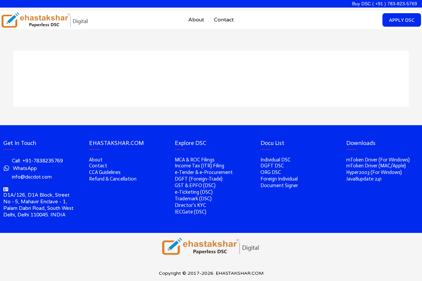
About (196, 19)
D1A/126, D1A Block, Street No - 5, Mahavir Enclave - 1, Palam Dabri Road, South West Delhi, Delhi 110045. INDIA (38, 205)
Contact (224, 19)
